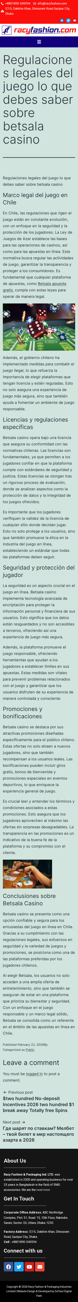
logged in (34, 1074)
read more (43, 1190)
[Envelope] (39, 1266)
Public (30, 1050)
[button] (39, 41)
